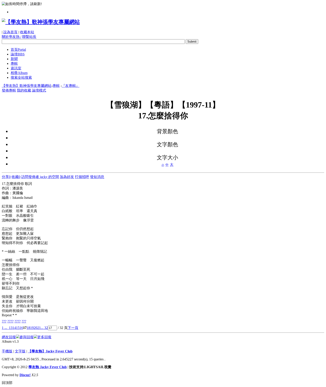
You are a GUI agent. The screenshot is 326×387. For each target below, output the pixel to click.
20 (35, 328)
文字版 (20, 351)
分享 (6, 177)
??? (4, 321)
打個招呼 (82, 177)
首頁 (18, 49)
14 (14, 328)
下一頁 (73, 328)
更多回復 (44, 337)
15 (18, 328)
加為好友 (67, 177)
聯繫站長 (29, 37)
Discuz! (25, 375)
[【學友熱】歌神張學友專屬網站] (41, 22)
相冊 (19, 73)
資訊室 (16, 68)
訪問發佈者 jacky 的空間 (40, 177)
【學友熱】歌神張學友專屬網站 (26, 86)
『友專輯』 (70, 86)
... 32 (44, 328)
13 (10, 328)
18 (28, 328)
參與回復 (27, 337)
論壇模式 (39, 90)
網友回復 (9, 337)
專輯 (14, 63)
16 (21, 328)
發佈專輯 (9, 90)
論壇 (18, 54)
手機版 (7, 351)
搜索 (21, 77)
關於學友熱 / (11, 37)
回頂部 (7, 383)
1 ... (4, 328)
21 (39, 328)
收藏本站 (27, 32)
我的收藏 (24, 90)
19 (32, 328)
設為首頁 (10, 32)
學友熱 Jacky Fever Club (47, 367)
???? (10, 321)
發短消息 (97, 177)
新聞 (14, 59)
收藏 (16, 177)
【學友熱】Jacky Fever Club (50, 351)
